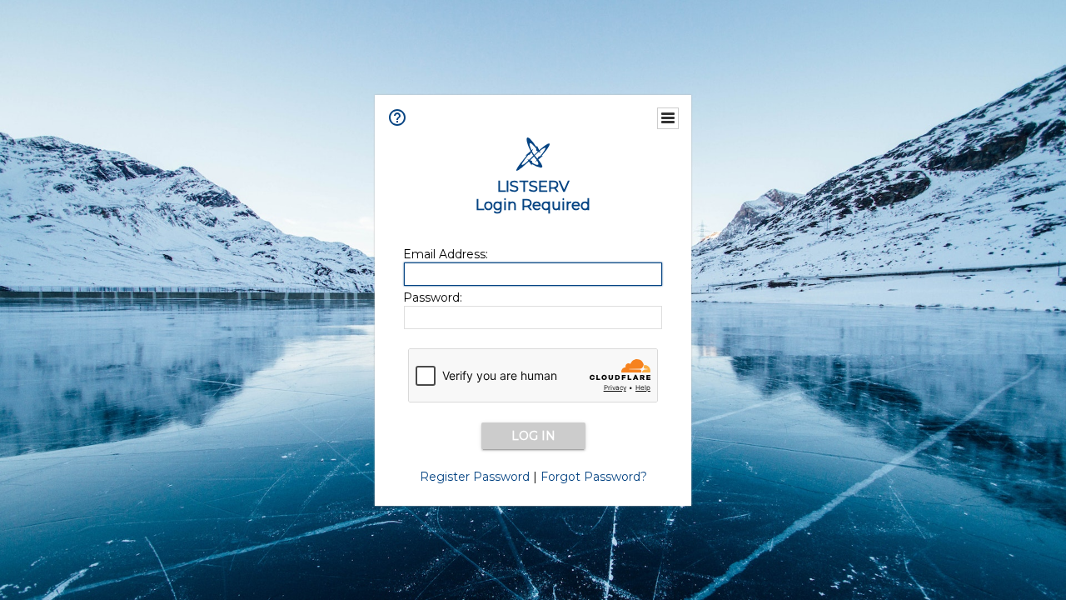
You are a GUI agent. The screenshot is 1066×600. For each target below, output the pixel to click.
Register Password (475, 476)
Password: (432, 297)
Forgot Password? (593, 476)
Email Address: (445, 254)
